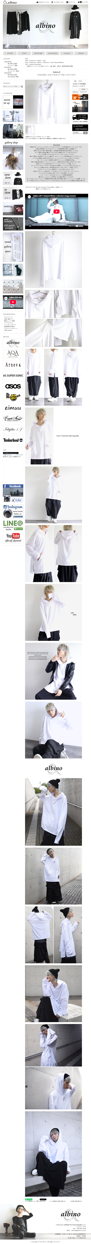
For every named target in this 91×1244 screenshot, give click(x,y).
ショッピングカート (10, 324)
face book (81, 2)
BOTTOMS (38, 53)
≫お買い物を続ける (76, 1201)
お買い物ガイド (9, 319)
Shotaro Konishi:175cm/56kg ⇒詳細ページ (49, 187)
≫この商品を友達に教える (57, 1201)
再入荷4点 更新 (12, 63)
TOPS (24, 53)
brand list (33, 60)
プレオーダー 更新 (13, 71)
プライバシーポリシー (11, 328)
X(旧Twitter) (79, 2)
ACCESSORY (52, 53)
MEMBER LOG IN (44, 2)
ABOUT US (72, 2)
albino (10, 2)
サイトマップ (8, 317)
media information (35, 64)
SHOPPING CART (59, 2)
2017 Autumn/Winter (57, 62)
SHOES (81, 53)
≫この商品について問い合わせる (35, 1201)
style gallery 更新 (13, 76)
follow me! (20, 454)
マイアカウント (9, 322)
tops (44, 60)
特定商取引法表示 (9, 326)
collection (46, 62)
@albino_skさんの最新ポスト (12, 456)
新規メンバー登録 (9, 321)
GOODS (67, 53)
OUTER (10, 53)
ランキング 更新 (13, 65)
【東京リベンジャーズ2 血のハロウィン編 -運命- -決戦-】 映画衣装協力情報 (50, 66)
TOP (26, 58)
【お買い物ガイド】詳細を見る (76, 1238)
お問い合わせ (8, 330)
